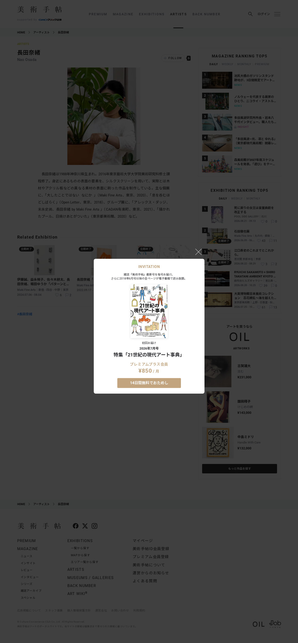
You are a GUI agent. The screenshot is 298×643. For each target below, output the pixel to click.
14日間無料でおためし (149, 383)
